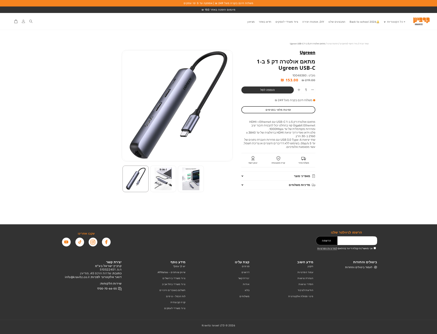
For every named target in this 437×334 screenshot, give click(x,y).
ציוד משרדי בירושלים (174, 278)
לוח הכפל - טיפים (176, 296)
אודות (246, 284)
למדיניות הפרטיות (327, 248)
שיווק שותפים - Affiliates (172, 272)
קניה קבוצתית (178, 302)
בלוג (247, 290)
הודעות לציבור (305, 290)
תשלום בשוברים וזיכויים (172, 290)
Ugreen (307, 52)
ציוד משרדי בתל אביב (173, 284)
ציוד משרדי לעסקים (175, 308)
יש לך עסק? (179, 266)
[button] (394, 22)
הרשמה (326, 240)
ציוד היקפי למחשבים (348, 43)
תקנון (310, 266)
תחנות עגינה (332, 43)
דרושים (246, 272)
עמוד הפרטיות (305, 272)
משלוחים (244, 296)
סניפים (246, 266)
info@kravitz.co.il (77, 277)
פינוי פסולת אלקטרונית (300, 296)
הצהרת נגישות (305, 278)
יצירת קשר (243, 278)
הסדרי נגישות (306, 284)
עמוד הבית (364, 43)
